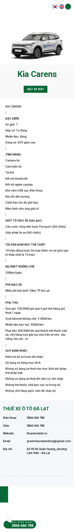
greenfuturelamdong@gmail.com (49, 441)
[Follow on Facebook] (9, 463)
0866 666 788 (35, 417)
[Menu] (68, 7)
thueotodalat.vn (37, 433)
